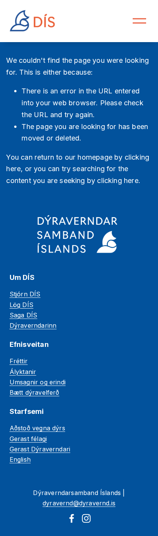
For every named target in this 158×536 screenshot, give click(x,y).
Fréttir (19, 361)
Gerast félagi (28, 439)
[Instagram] (86, 518)
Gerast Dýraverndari (40, 449)
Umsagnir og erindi (38, 382)
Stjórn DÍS (25, 294)
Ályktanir (23, 372)
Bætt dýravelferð (34, 392)
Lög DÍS (21, 305)
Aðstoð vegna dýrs (37, 428)
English (20, 459)
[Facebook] (71, 518)
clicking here (117, 180)
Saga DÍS (23, 315)
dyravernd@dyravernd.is (79, 503)
